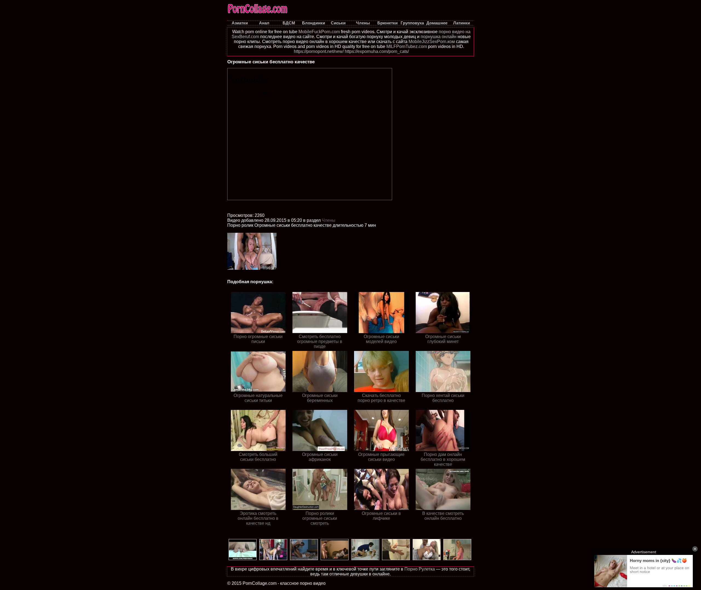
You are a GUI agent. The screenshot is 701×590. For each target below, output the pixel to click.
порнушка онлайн (438, 36)
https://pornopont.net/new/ (319, 51)
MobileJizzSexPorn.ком (432, 41)
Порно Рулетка (419, 569)
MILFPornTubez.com (406, 46)
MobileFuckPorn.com (319, 31)
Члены (328, 220)
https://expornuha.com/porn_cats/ (377, 51)
